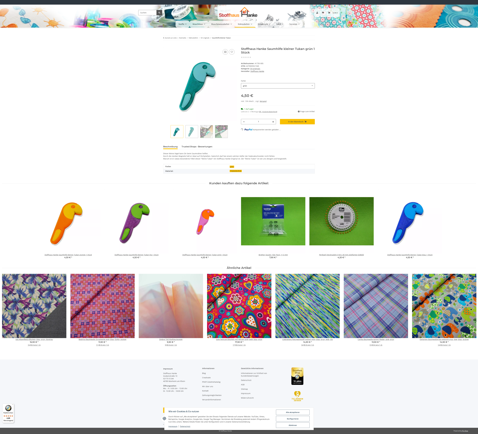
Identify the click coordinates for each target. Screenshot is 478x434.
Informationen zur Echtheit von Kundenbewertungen (254, 374)
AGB (242, 384)
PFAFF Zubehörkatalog (211, 382)
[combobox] (278, 85)
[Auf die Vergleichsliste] (225, 52)
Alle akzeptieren (293, 412)
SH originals (255, 68)
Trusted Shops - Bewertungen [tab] (197, 146)
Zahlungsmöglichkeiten (212, 395)
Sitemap (244, 389)
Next (472, 311)
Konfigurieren (293, 419)
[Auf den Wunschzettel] (232, 52)
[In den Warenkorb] (165, 45)
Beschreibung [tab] (170, 146)
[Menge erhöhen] (273, 121)
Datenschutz (185, 426)
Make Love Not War (330, 2)
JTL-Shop (465, 431)
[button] (317, 12)
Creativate (206, 377)
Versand (263, 101)
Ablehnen (293, 425)
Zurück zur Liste (171, 38)
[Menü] (12, 405)
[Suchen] (159, 12)
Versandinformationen (211, 399)
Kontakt (205, 391)
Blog (204, 373)
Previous (6, 311)
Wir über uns (207, 386)
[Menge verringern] (244, 121)
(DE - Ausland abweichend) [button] (268, 112)
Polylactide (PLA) (235, 171)
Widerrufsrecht (247, 398)
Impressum (172, 426)
